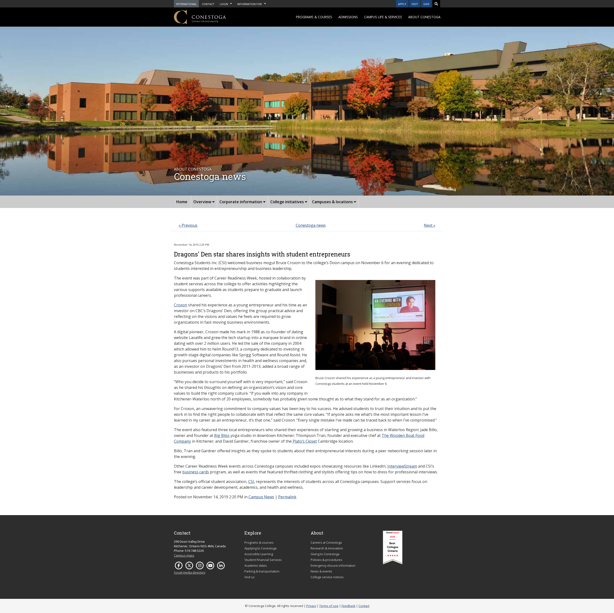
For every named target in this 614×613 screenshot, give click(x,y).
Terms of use (328, 606)
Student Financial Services (263, 560)
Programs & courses (314, 17)
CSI (251, 481)
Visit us (249, 577)
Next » (429, 225)
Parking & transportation (261, 571)
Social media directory (189, 572)
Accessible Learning (258, 554)
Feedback (348, 606)
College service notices (327, 577)
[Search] (436, 3)
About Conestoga (424, 17)
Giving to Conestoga (325, 554)
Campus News (261, 497)
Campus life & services (383, 17)
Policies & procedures (326, 560)
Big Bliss (222, 435)
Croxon (180, 305)
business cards (195, 472)
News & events (321, 571)
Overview (202, 201)
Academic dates (255, 565)
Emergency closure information (333, 565)
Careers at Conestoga (326, 542)
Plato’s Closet (305, 441)
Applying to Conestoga (260, 548)
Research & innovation (327, 548)
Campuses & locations (333, 201)
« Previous (188, 225)
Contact (364, 606)
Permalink (287, 497)
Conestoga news (311, 225)
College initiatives (287, 201)
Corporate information (241, 201)
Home (181, 201)
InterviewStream (402, 466)
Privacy (311, 606)
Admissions (348, 17)
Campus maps (184, 555)
